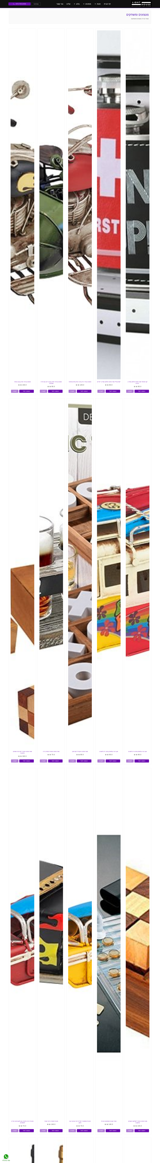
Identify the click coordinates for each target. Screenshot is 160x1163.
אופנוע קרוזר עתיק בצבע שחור (22, 381)
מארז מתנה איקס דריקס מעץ (80, 751)
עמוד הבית (145, 18)
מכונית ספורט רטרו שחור (51, 1121)
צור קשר (59, 4)
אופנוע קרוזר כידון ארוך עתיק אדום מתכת (80, 381)
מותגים (88, 4)
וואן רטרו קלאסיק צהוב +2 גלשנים (109, 751)
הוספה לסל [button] (141, 391)
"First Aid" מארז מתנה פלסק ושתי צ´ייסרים (108, 381)
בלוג (78, 4)
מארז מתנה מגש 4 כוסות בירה (51, 751)
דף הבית (107, 4)
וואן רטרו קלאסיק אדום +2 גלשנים (137, 751)
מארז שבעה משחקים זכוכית (108, 1121)
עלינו (68, 4)
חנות (99, 4)
